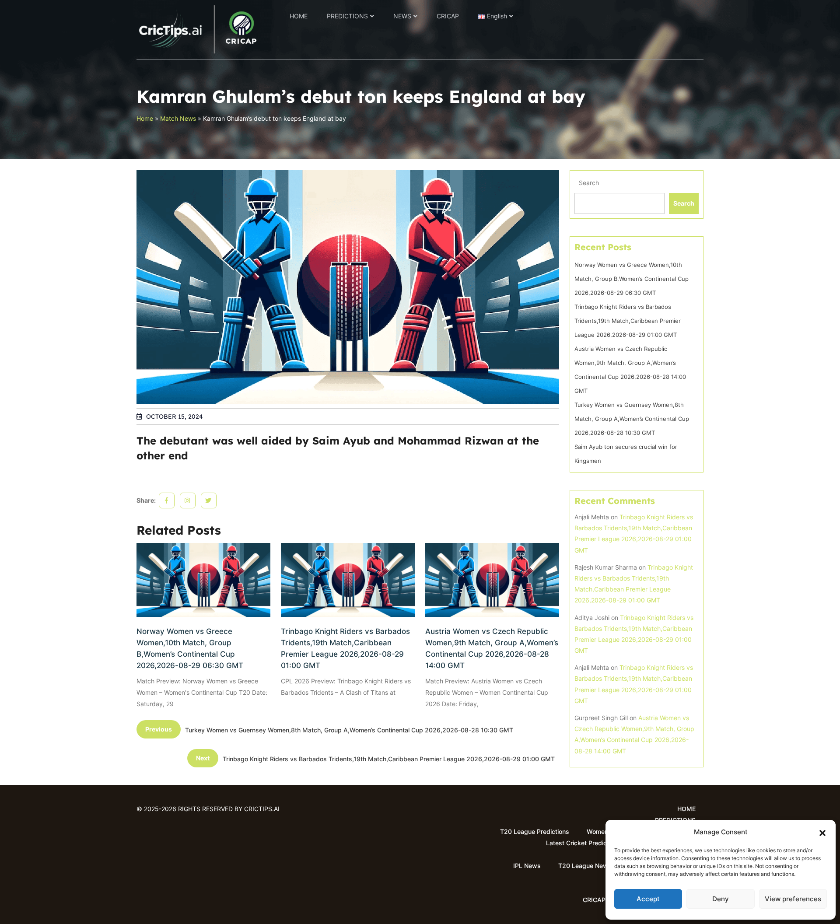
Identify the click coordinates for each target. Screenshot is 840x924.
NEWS (402, 16)
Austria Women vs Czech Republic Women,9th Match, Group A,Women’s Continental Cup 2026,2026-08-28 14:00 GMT (491, 648)
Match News (178, 118)
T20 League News (585, 865)
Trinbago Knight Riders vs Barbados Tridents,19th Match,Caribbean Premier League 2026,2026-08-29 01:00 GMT (345, 648)
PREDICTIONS (347, 16)
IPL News (527, 865)
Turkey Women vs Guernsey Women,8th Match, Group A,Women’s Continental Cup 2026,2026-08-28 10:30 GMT (631, 418)
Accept (648, 899)
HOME (299, 16)
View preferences (793, 899)
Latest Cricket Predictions (583, 843)
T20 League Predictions (534, 831)
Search (589, 182)
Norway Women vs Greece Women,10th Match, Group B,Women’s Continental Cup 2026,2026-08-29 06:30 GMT (189, 648)
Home (144, 118)
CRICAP (448, 16)
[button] (822, 832)
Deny (720, 899)
